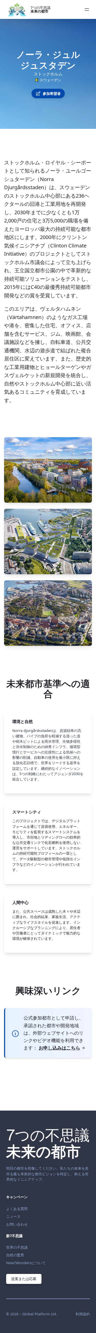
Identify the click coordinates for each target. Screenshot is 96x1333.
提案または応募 (23, 1278)
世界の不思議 (17, 1247)
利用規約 (83, 1314)
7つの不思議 (40, 9)
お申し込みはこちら (59, 1048)
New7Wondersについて (26, 1262)
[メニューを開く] (87, 9)
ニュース (13, 1216)
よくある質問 (17, 1208)
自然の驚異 (15, 1254)
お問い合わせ (17, 1224)
